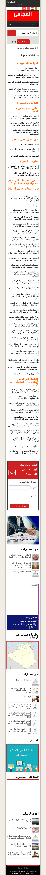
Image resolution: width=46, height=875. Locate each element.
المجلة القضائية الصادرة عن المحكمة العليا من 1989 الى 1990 (19, 731)
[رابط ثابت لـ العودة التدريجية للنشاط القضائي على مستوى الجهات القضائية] (35, 568)
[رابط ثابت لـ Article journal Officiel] (35, 576)
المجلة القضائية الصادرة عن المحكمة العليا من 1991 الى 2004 (19, 723)
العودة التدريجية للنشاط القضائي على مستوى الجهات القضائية (21, 565)
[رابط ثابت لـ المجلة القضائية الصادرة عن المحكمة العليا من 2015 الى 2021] (35, 709)
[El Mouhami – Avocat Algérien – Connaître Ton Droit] (23, 16)
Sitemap (22, 873)
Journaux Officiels (23, 680)
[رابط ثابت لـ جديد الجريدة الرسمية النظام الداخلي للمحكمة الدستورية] (35, 840)
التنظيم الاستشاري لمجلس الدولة (20, 820)
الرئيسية (33, 47)
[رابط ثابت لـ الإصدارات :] (35, 701)
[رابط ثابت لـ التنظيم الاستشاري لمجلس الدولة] (35, 824)
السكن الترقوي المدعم (21, 827)
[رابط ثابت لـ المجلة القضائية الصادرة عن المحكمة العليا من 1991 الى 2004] (35, 726)
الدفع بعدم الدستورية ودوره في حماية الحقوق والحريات (19, 853)
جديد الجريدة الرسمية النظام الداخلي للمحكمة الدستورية (19, 836)
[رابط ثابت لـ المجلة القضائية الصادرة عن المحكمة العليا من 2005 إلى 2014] (35, 717)
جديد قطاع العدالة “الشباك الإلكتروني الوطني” (20, 845)
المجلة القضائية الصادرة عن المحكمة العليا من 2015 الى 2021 (19, 706)
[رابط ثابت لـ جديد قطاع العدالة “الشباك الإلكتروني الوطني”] (35, 849)
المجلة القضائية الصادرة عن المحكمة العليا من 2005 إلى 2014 (19, 714)
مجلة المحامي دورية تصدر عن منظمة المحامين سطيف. (20, 690)
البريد (34, 487)
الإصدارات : (26, 696)
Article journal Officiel (21, 571)
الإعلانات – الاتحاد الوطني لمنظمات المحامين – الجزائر (19, 556)
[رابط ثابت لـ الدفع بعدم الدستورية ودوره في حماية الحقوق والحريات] (35, 857)
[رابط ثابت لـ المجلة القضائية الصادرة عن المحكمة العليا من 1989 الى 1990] (35, 734)
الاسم (34, 495)
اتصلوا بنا (11, 2)
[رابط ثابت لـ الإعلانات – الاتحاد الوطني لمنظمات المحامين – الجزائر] (35, 560)
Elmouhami (26, 873)
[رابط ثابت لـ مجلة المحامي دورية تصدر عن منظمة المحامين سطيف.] (35, 693)
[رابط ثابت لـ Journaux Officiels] (35, 685)
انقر (12, 32)
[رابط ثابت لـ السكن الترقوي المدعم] (35, 832)
